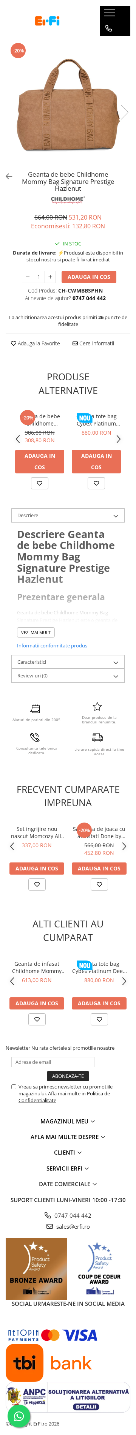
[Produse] (110, 15)
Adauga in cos (89, 276)
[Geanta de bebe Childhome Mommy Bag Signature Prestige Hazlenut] (68, 104)
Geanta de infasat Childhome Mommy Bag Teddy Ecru (37, 967)
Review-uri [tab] (32, 675)
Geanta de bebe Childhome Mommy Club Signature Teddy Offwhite (39, 420)
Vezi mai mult (36, 632)
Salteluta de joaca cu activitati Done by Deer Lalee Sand (99, 832)
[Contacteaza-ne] (108, 28)
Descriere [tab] (27, 515)
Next (124, 112)
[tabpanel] (68, 104)
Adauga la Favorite (38, 343)
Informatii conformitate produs (52, 645)
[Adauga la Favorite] (39, 483)
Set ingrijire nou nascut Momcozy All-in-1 (37, 832)
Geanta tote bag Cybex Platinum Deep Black (96, 420)
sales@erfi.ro (72, 1226)
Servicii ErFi (65, 1168)
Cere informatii (96, 343)
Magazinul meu (65, 1121)
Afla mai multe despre (65, 1137)
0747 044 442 (72, 1215)
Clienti (65, 1152)
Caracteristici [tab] (31, 661)
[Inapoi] (5, 176)
